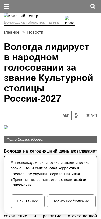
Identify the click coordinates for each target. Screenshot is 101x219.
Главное (11, 32)
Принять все (27, 201)
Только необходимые (71, 201)
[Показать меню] (6, 6)
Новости (35, 32)
